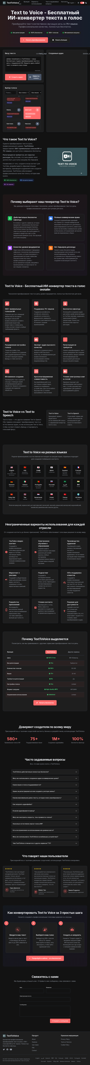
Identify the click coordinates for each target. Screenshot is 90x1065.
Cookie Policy (65, 1045)
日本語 (66, 1058)
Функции (26, 2)
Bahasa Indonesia (65, 1061)
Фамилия (48, 987)
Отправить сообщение (60, 1021)
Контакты (64, 2)
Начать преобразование (35, 40)
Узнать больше (61, 40)
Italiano (73, 1061)
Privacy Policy (65, 1039)
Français (61, 1058)
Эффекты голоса (36, 77)
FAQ (33, 1048)
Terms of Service (66, 1042)
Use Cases (35, 1045)
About (34, 1039)
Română (83, 1058)
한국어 (71, 1058)
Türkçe (79, 1061)
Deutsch (48, 1058)
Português (77, 1058)
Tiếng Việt (56, 1061)
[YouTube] (11, 1049)
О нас (20, 3)
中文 (56, 1058)
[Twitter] (4, 1049)
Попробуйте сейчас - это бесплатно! (46, 958)
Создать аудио (17, 77)
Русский (43, 1061)
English (38, 1058)
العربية (42, 1058)
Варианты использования (37, 3)
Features (34, 1042)
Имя (21, 987)
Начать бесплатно (46, 703)
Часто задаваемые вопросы (52, 3)
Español (49, 1061)
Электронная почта (25, 996)
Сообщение (23, 1004)
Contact (34, 1050)
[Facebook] (7, 1049)
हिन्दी (53, 1058)
